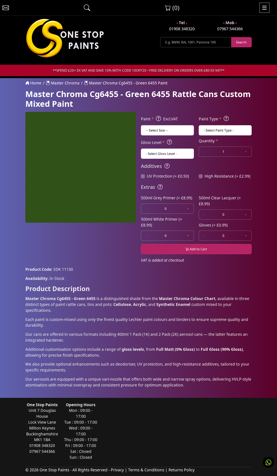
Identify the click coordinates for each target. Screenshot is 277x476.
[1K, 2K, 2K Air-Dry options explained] (158, 118)
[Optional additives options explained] (167, 166)
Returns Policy (182, 470)
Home (35, 83)
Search (241, 42)
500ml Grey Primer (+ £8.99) (166, 198)
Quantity (208, 141)
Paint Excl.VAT (159, 119)
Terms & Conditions (146, 470)
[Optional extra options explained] (160, 187)
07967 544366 (230, 28)
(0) (175, 8)
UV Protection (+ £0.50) (168, 176)
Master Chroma (64, 83)
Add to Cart (198, 249)
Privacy (117, 470)
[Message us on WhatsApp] (268, 462)
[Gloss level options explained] (169, 142)
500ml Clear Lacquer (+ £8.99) (220, 200)
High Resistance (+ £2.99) (227, 176)
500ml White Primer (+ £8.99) (161, 222)
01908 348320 (182, 28)
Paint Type (210, 119)
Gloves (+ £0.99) (213, 225)
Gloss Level (153, 142)
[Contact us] (5, 8)
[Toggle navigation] (264, 7)
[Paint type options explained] (226, 118)
